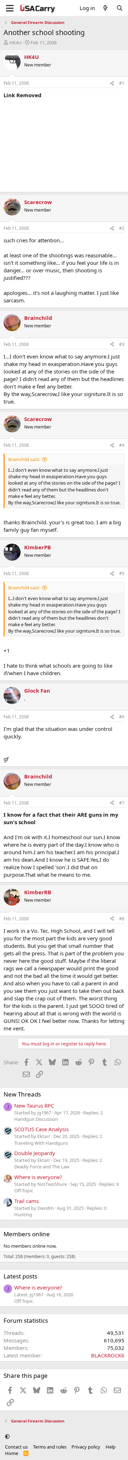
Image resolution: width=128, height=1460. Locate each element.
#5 (121, 573)
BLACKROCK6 (107, 1355)
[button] (7, 1436)
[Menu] (9, 8)
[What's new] (105, 8)
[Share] (112, 83)
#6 (121, 717)
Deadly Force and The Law (41, 1166)
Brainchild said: (24, 459)
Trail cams (26, 1200)
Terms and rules (49, 1447)
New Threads (22, 1094)
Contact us (16, 1447)
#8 (121, 919)
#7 (121, 803)
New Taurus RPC (34, 1105)
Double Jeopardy (34, 1153)
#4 (121, 445)
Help (111, 1447)
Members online (27, 1234)
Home (11, 1453)
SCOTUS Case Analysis (41, 1129)
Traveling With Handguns (41, 1143)
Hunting (23, 1214)
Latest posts (20, 1276)
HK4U (15, 42)
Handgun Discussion (36, 1119)
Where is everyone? (38, 1177)
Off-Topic (23, 1190)
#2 (121, 228)
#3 (121, 344)
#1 (121, 83)
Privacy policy (85, 1447)
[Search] (120, 8)
